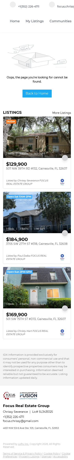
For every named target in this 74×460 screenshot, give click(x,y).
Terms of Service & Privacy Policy (22, 453)
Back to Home (37, 93)
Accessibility (60, 456)
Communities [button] (60, 21)
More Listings (61, 113)
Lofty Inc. (23, 443)
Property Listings (29, 456)
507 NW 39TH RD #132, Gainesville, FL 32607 (36, 168)
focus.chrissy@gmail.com (20, 421)
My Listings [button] (35, 21)
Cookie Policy (52, 453)
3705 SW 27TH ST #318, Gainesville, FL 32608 (36, 244)
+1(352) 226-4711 (13, 417)
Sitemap (46, 456)
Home (15, 21)
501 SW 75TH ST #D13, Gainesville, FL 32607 (36, 319)
